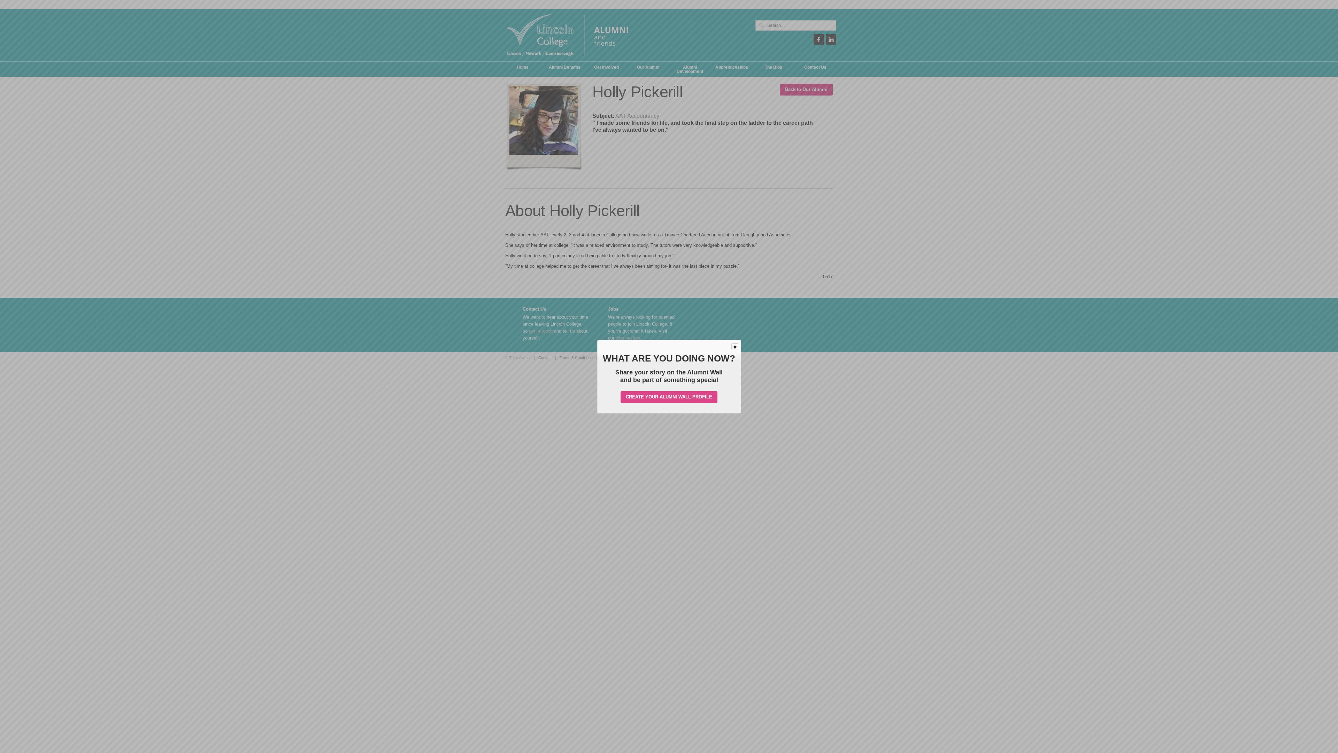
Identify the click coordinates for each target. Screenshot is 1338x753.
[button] (734, 346)
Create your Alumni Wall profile (669, 397)
